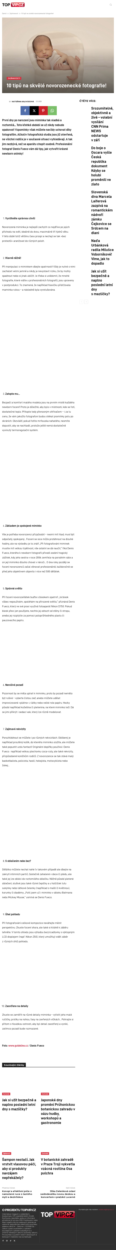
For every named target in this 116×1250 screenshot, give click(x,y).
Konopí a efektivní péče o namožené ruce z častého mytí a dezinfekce (17, 1194)
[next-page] (86, 302)
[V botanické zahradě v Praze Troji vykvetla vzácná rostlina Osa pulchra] (58, 1143)
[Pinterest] (43, 110)
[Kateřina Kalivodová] (5, 102)
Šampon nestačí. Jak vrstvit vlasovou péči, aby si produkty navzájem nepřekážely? (19, 1168)
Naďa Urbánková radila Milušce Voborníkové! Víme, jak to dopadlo (102, 252)
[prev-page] (81, 302)
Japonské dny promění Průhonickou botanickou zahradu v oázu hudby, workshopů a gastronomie (58, 1111)
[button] (111, 5)
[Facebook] (25, 110)
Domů (4, 13)
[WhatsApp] (52, 110)
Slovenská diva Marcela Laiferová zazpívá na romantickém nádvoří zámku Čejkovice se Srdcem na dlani (102, 212)
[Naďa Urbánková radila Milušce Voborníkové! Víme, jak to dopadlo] (84, 243)
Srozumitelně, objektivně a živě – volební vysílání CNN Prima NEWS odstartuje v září (102, 124)
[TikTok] (11, 1241)
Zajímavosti (14, 13)
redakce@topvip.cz (106, 1209)
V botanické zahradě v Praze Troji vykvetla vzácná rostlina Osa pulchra (58, 1166)
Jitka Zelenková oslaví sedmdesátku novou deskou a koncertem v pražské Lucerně (57, 1194)
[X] (34, 110)
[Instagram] (7, 1241)
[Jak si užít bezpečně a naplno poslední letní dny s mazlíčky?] (19, 1083)
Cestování (6, 1094)
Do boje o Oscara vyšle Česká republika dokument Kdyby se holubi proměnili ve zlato (101, 165)
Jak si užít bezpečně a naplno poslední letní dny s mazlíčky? (19, 1104)
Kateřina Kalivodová (23, 102)
